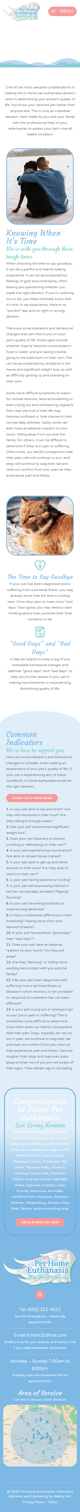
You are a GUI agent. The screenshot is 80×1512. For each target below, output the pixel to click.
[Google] (40, 1295)
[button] (32, 798)
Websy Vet (62, 1496)
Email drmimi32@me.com (40, 1335)
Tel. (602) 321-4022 (40, 1309)
